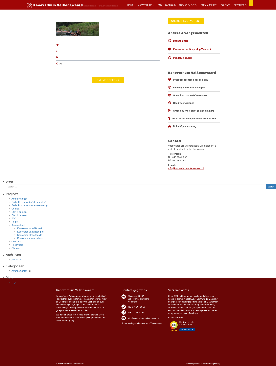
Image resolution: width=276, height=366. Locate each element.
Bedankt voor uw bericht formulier (29, 202)
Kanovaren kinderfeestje (29, 235)
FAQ (160, 5)
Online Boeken (107, 80)
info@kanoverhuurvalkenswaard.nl (186, 168)
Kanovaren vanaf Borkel (29, 228)
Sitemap (16, 248)
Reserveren (240, 5)
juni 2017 (16, 259)
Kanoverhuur (144, 5)
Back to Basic (180, 40)
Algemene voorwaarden (203, 363)
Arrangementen (188, 5)
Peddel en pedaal (182, 57)
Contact (225, 5)
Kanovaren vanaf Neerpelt (30, 231)
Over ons (170, 5)
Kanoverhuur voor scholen (30, 238)
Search (10, 181)
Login (14, 282)
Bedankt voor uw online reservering (30, 205)
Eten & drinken (209, 5)
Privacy (217, 363)
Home (130, 5)
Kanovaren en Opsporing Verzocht (192, 49)
